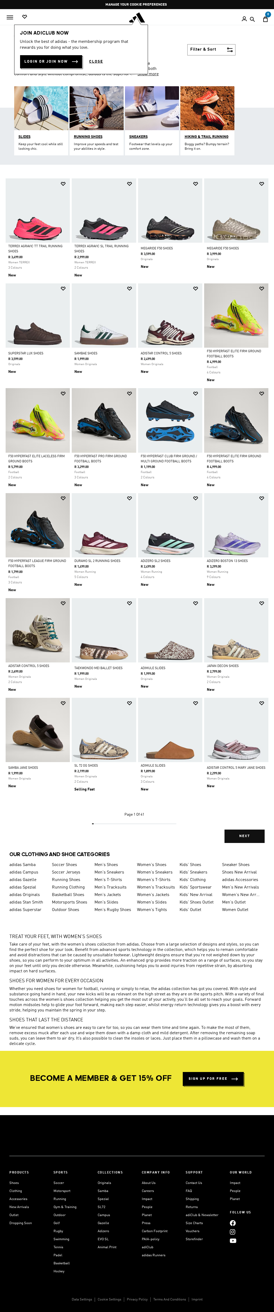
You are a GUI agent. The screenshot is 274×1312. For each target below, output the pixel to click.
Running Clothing (68, 887)
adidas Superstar (25, 910)
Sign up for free (208, 1079)
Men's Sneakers (109, 872)
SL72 (101, 1207)
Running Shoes (66, 880)
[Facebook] (233, 1223)
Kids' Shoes (190, 865)
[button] (63, 184)
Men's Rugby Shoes (112, 910)
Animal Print (107, 1247)
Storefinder (194, 1239)
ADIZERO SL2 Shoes (155, 561)
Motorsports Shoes (69, 902)
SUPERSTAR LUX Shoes (25, 353)
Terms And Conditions (169, 1299)
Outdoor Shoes (65, 910)
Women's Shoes (151, 865)
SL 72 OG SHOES (86, 765)
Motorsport (62, 1191)
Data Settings (82, 1299)
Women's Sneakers (155, 872)
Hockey (59, 1271)
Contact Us (194, 1183)
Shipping (192, 1199)
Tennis (58, 1247)
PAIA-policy (150, 1239)
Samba (103, 1191)
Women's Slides (152, 902)
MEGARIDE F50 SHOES (157, 248)
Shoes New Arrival (239, 872)
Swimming (61, 1239)
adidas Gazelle (22, 880)
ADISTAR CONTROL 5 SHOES (161, 353)
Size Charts (194, 1223)
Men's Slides (106, 902)
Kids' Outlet (190, 910)
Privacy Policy (137, 1299)
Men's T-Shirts (108, 880)
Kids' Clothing (193, 880)
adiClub (147, 1247)
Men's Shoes (106, 865)
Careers (148, 1191)
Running (60, 1199)
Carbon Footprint (155, 1231)
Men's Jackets (107, 895)
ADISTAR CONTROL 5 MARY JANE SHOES (236, 768)
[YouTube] (233, 1240)
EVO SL (103, 1239)
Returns (192, 1207)
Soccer (59, 1183)
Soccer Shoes (64, 865)
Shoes (14, 1183)
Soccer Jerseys (66, 872)
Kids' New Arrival (196, 895)
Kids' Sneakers (193, 872)
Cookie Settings (109, 1299)
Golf (57, 1223)
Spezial (103, 1199)
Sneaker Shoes (236, 865)
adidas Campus (23, 872)
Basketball (62, 1263)
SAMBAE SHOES (85, 353)
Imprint (197, 1299)
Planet (147, 1215)
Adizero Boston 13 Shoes (227, 561)
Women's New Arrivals (241, 895)
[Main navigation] (10, 17)
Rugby (58, 1231)
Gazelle (103, 1223)
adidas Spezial (22, 887)
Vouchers (192, 1231)
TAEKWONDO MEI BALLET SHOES (98, 668)
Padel (58, 1255)
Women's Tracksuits (156, 887)
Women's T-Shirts (153, 880)
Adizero (103, 1231)
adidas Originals (24, 895)
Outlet (13, 1215)
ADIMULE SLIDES (153, 668)
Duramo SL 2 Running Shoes (97, 561)
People (147, 1207)
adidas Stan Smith (26, 902)
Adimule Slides (153, 765)
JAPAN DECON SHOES (223, 666)
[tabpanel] (137, 515)
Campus (104, 1215)
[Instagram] (232, 1232)
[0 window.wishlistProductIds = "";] (24, 17)
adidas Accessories (240, 880)
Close (96, 61)
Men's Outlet (234, 902)
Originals (104, 1183)
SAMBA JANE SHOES (23, 768)
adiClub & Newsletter (202, 1215)
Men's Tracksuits (110, 887)
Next (244, 836)
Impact (147, 1199)
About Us (148, 1183)
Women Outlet (235, 910)
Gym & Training (65, 1207)
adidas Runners (153, 1255)
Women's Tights (152, 910)
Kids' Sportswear (196, 887)
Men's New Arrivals (240, 887)
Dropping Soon (20, 1223)
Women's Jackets (153, 895)
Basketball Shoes (68, 895)
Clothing (15, 1191)
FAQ (189, 1191)
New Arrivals (19, 1207)
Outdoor (60, 1215)
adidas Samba (22, 865)
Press (146, 1223)
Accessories (18, 1199)
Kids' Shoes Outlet (197, 902)
